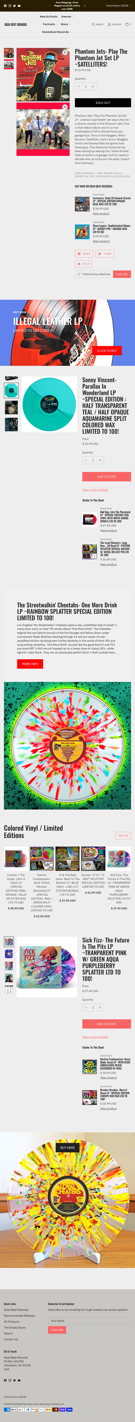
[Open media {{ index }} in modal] (43, 74)
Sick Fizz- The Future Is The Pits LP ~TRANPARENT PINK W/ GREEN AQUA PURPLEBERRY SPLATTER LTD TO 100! (119, 888)
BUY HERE (67, 1147)
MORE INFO (30, 664)
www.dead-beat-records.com (48, 1403)
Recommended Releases (19, 1316)
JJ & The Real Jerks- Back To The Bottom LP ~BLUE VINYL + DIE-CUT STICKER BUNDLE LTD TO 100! (67, 884)
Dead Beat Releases (16, 1310)
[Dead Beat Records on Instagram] (10, 5)
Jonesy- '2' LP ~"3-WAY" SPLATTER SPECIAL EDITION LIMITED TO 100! (93, 881)
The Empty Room (15, 1327)
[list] (43, 102)
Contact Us (11, 1339)
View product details (95, 490)
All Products (11, 1321)
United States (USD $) (117, 5)
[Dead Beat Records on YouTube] (19, 5)
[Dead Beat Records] (15, 24)
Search (8, 1333)
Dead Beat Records (22, 1403)
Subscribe (57, 1330)
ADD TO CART (106, 476)
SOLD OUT (103, 103)
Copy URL (122, 274)
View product (101, 213)
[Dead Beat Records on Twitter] (14, 5)
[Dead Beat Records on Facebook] (5, 5)
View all (123, 835)
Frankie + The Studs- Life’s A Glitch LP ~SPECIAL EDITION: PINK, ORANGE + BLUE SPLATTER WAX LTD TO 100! (16, 888)
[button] (67, 16)
